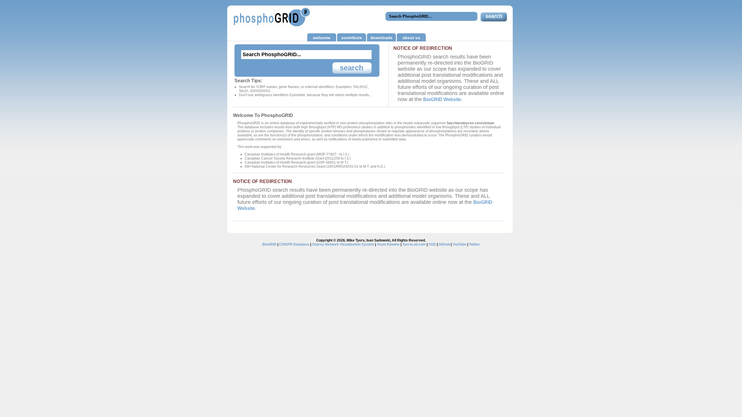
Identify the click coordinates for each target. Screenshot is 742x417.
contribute (351, 37)
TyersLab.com (414, 244)
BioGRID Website (442, 99)
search (493, 16)
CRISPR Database (294, 244)
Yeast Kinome (388, 244)
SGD (432, 244)
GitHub (444, 244)
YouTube (459, 244)
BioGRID (269, 244)
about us (411, 37)
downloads (381, 37)
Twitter (474, 244)
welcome (321, 37)
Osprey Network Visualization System (343, 244)
